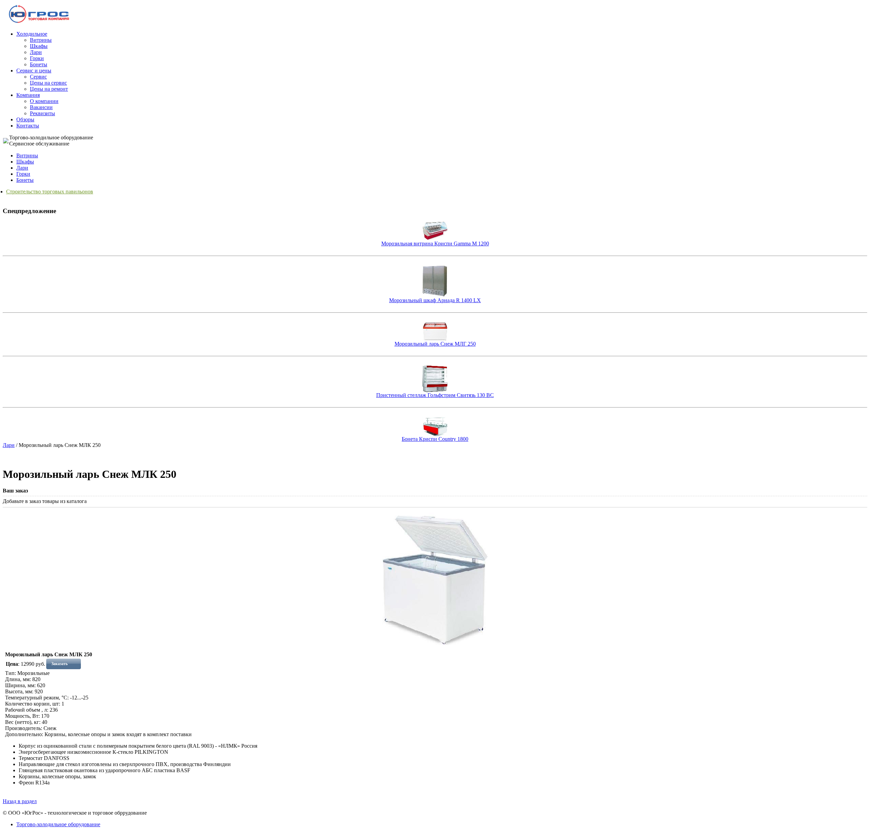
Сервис (38, 77)
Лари (36, 52)
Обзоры (25, 119)
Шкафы (39, 46)
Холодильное (31, 34)
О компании (44, 101)
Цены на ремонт (49, 89)
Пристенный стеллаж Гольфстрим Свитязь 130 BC (435, 395)
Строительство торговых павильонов (49, 191)
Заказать (59, 663)
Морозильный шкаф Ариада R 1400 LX (435, 300)
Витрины (41, 40)
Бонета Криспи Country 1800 (435, 439)
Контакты (27, 125)
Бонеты (38, 64)
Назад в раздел (20, 801)
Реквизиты (42, 113)
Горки (37, 58)
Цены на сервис (48, 83)
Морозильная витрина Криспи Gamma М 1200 (435, 243)
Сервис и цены (33, 70)
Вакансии (41, 107)
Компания (28, 95)
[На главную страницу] (39, 22)
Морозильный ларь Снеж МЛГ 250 (435, 344)
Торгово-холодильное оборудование (58, 824)
